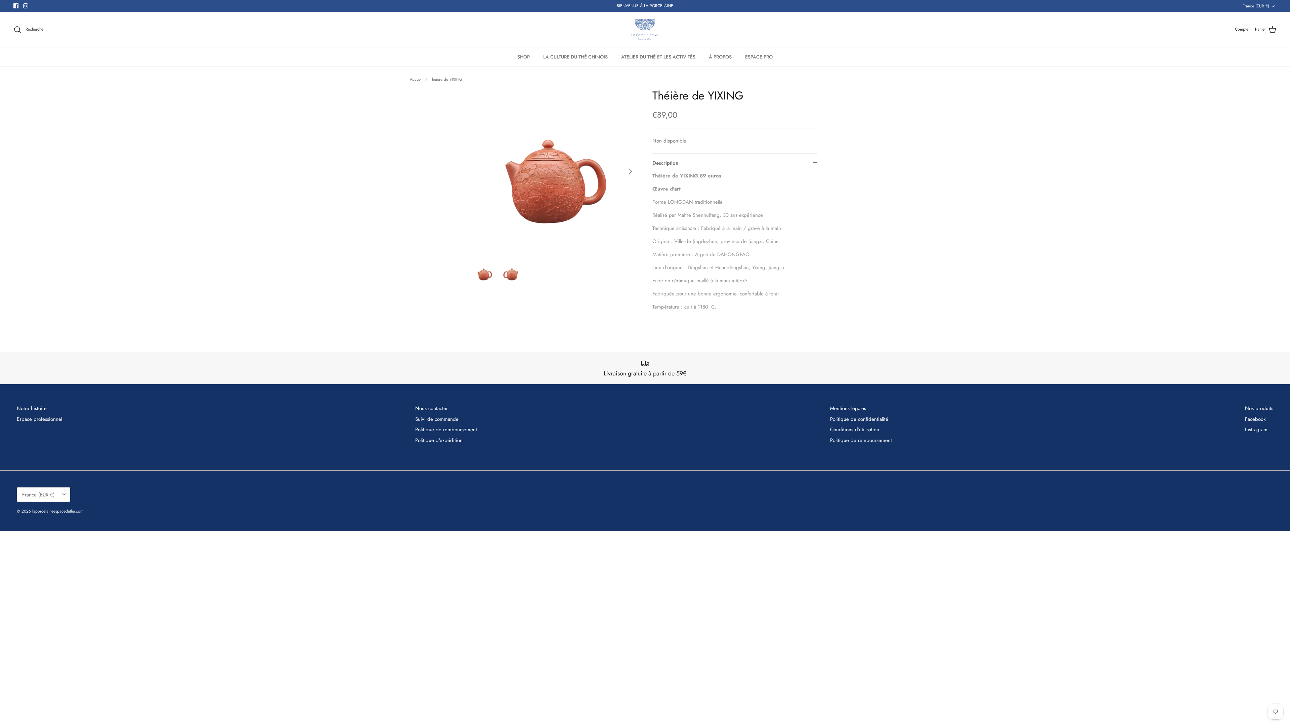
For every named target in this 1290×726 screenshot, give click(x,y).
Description (665, 163)
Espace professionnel (39, 419)
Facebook (1255, 419)
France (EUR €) (1256, 6)
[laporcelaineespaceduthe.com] (645, 29)
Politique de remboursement (446, 429)
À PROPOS (720, 56)
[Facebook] (15, 5)
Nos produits (1259, 408)
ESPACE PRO (759, 56)
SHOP (523, 56)
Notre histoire (32, 408)
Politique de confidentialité (859, 419)
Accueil (416, 79)
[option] (555, 171)
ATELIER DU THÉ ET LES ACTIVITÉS (658, 56)
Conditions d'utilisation (854, 429)
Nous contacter (431, 408)
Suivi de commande (437, 419)
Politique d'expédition (439, 440)
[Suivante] (630, 171)
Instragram (1256, 429)
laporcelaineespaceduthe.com (57, 511)
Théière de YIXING (446, 79)
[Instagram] (25, 5)
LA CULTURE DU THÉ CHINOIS (575, 56)
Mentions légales (848, 408)
